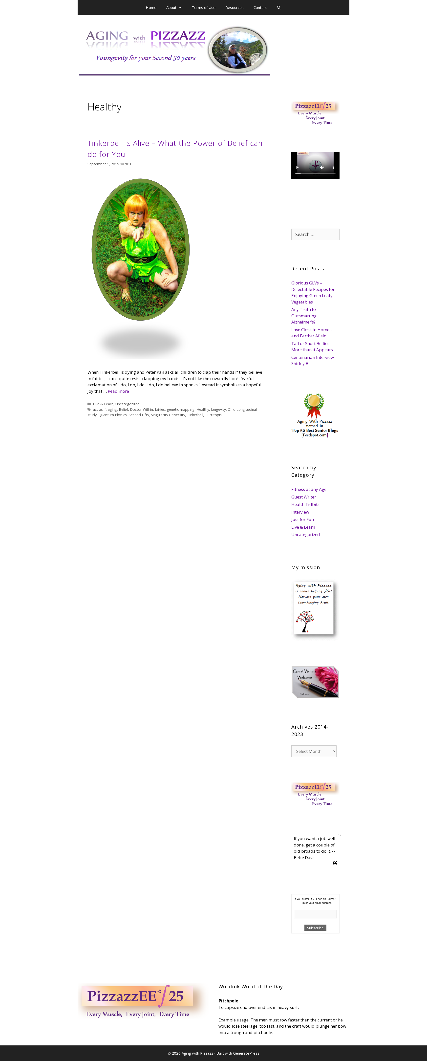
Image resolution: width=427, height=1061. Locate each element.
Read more (118, 391)
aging (112, 409)
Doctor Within (141, 409)
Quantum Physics (113, 414)
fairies (160, 409)
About (171, 7)
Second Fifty (139, 414)
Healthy (202, 409)
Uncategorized (127, 404)
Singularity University (168, 414)
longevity (218, 409)
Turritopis (213, 414)
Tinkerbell (195, 414)
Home (151, 7)
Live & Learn (103, 404)
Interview (300, 512)
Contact (260, 7)
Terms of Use (203, 7)
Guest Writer (303, 497)
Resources (234, 7)
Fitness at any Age (308, 489)
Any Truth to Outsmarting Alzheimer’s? (304, 315)
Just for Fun (302, 519)
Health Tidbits (305, 504)
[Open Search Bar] (279, 7)
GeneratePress (246, 1053)
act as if (99, 409)
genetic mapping (180, 409)
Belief (123, 409)
